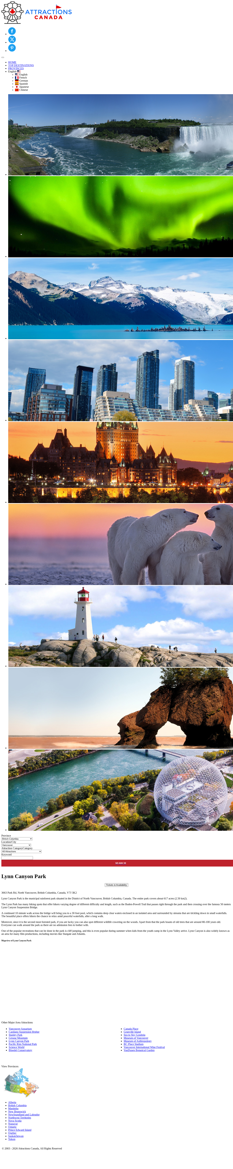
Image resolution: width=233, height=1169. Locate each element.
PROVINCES (16, 68)
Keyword (6, 854)
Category (28, 848)
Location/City (8, 841)
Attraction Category (12, 848)
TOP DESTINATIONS (21, 65)
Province (6, 835)
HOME (12, 62)
